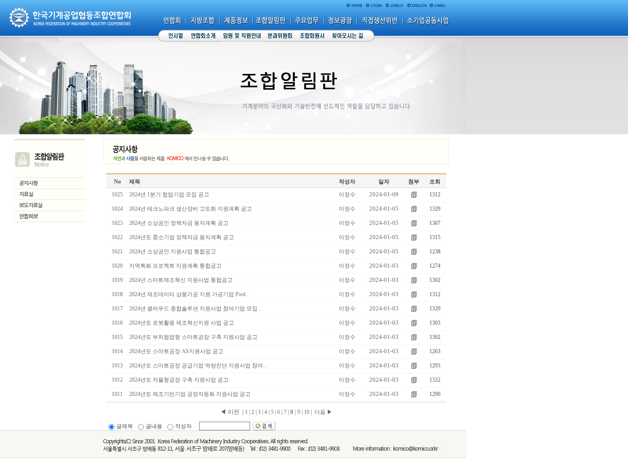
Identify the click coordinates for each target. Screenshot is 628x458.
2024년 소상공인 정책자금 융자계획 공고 (178, 223)
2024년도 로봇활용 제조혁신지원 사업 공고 (181, 323)
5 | (273, 412)
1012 (117, 380)
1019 (117, 280)
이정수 (347, 194)
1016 (117, 323)
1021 (117, 251)
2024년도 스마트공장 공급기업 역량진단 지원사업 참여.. (197, 365)
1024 (117, 209)
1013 (117, 365)
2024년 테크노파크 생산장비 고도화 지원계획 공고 (190, 209)
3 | (260, 412)
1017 (117, 308)
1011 (117, 394)
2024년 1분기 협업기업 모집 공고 (169, 194)
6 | (279, 412)
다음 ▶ (323, 412)
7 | (286, 412)
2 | (254, 412)
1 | (247, 412)
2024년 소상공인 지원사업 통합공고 (172, 251)
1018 (117, 294)
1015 (117, 337)
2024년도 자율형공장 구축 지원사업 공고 (178, 380)
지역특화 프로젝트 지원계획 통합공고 (175, 266)
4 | (266, 412)
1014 (117, 351)
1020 (117, 266)
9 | (300, 412)
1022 (117, 237)
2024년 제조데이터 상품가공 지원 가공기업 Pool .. (189, 294)
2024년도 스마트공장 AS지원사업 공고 (176, 351)
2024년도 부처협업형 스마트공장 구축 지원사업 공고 (193, 337)
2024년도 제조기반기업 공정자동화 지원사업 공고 (190, 394)
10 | (308, 412)
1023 (117, 223)
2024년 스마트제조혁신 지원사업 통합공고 (181, 280)
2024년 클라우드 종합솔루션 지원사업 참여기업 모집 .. (195, 308)
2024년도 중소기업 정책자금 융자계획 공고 (181, 237)
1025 (117, 194)
